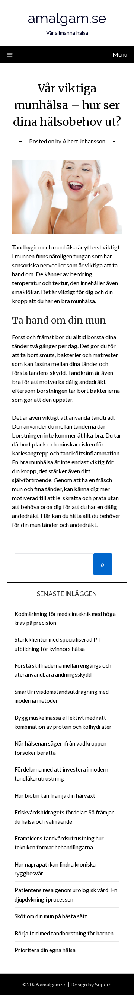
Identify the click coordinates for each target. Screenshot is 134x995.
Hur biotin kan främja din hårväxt (55, 795)
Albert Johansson (84, 141)
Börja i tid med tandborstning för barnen (64, 933)
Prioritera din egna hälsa (45, 950)
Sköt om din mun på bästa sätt (51, 916)
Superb (103, 984)
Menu (119, 54)
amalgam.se (67, 18)
